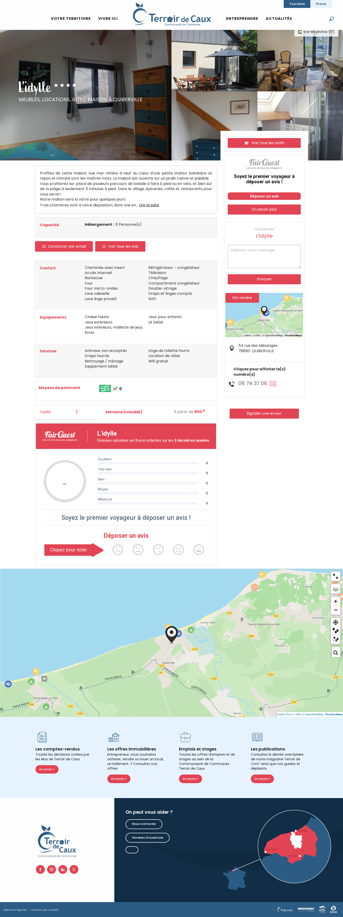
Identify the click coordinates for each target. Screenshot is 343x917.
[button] (331, 19)
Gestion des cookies (44, 910)
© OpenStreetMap (313, 714)
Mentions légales (15, 910)
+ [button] (335, 601)
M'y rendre (242, 297)
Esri (289, 714)
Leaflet (281, 714)
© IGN (297, 714)
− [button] (335, 610)
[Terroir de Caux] (172, 14)
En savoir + (47, 769)
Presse (321, 4)
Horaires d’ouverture (147, 838)
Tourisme (297, 4)
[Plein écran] (335, 576)
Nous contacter (144, 824)
